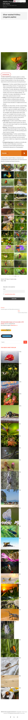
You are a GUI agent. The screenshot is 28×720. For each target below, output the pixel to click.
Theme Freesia (24, 711)
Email (4, 289)
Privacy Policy (22, 713)
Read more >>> (14, 325)
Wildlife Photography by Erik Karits (11, 3)
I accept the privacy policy (10, 294)
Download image (5, 74)
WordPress (6, 713)
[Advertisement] (14, 37)
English (18, 1)
